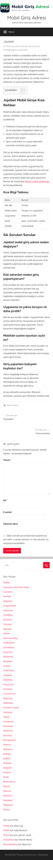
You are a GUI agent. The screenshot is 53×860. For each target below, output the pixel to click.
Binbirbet (7, 680)
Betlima (7, 772)
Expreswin (8, 684)
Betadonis (8, 656)
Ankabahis (8, 721)
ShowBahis (8, 647)
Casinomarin (9, 693)
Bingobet (7, 601)
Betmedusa (9, 781)
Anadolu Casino (11, 707)
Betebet (7, 763)
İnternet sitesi (10, 524)
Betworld (8, 698)
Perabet (7, 596)
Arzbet (6, 666)
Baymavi (7, 735)
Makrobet (8, 703)
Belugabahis (9, 740)
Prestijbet (8, 615)
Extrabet (7, 624)
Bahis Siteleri (13, 405)
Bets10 (6, 809)
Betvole (7, 791)
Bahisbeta (8, 726)
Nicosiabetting (10, 638)
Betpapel (7, 800)
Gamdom (8, 592)
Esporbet (8, 652)
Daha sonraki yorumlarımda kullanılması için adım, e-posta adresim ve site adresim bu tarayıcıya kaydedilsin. (26, 539)
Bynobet (7, 619)
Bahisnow (8, 730)
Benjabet (7, 661)
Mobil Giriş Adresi (26, 18)
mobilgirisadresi (10, 50)
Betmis (6, 786)
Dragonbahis (9, 605)
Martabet (7, 689)
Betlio (6, 777)
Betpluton (8, 805)
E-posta (8, 512)
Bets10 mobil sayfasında (37, 181)
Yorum (7, 460)
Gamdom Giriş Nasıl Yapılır (16, 587)
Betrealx (7, 629)
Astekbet (7, 675)
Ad (5, 500)
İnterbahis (8, 610)
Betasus (7, 744)
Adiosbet (7, 712)
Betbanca (8, 749)
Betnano (7, 795)
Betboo (7, 758)
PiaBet (6, 582)
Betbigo (7, 754)
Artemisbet (8, 670)
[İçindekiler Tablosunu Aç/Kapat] (21, 90)
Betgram (7, 768)
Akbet (6, 717)
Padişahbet (8, 643)
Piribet (6, 633)
